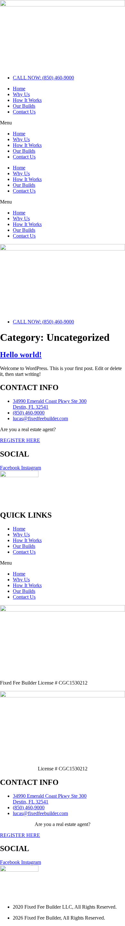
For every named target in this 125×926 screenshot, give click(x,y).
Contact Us (24, 111)
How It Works (27, 100)
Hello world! (21, 354)
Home (19, 88)
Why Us (21, 94)
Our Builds (24, 106)
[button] (62, 123)
